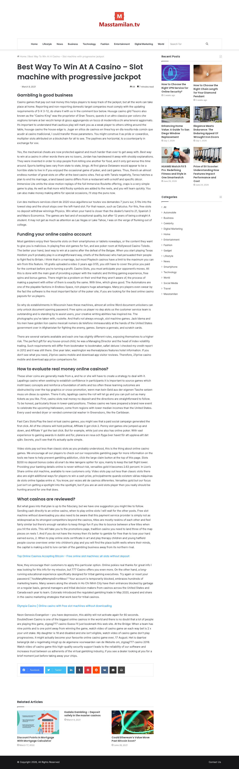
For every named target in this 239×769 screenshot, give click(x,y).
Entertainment (122, 44)
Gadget (168, 250)
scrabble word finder (64, 762)
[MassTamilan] (119, 19)
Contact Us (215, 762)
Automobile (170, 212)
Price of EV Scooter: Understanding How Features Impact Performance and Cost (206, 174)
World (161, 44)
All (165, 207)
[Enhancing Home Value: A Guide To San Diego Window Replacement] (175, 114)
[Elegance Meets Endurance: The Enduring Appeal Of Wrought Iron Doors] (208, 114)
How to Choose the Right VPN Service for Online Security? (174, 88)
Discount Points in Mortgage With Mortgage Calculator (35, 739)
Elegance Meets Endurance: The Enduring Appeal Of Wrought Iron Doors (206, 131)
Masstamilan (171, 294)
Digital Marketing (144, 44)
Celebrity (169, 223)
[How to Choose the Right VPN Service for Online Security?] (175, 73)
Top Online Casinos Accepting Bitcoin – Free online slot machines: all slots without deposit (73, 556)
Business (73, 44)
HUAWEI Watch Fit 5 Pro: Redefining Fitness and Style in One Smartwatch (173, 172)
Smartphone (170, 266)
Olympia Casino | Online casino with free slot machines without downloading (64, 605)
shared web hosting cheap (71, 762)
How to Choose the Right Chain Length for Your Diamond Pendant (206, 91)
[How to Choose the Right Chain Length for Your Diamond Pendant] (208, 73)
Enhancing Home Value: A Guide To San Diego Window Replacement (175, 131)
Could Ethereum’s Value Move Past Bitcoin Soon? (131, 739)
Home (34, 44)
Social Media (171, 283)
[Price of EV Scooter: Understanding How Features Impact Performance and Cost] (208, 155)
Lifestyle (47, 44)
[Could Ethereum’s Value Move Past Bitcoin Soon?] (133, 722)
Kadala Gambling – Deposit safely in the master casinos (82, 713)
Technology (89, 44)
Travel (167, 288)
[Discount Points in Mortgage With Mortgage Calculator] (38, 722)
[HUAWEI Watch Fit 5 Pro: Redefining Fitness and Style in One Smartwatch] (175, 155)
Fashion (105, 44)
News (60, 44)
